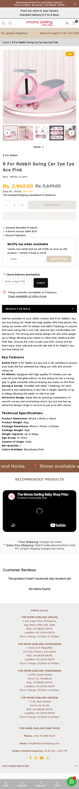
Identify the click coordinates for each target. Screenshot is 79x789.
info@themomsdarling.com (43, 743)
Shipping (23, 194)
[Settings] (67, 23)
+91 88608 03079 (42, 709)
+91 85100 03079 (42, 682)
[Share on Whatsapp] (43, 147)
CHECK (41, 282)
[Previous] (7, 133)
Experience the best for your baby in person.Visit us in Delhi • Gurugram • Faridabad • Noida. (39, 3)
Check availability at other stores (27, 296)
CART (57, 786)
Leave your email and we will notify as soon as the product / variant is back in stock (37, 250)
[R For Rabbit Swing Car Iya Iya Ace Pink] (10, 133)
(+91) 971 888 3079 (44, 735)
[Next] (71, 133)
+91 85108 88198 (42, 655)
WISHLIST (41, 786)
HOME (6, 786)
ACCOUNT (22, 786)
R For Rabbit (10, 155)
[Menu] (3, 23)
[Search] (10, 23)
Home (6, 42)
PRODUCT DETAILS (18, 308)
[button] (74, 23)
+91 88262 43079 (42, 628)
